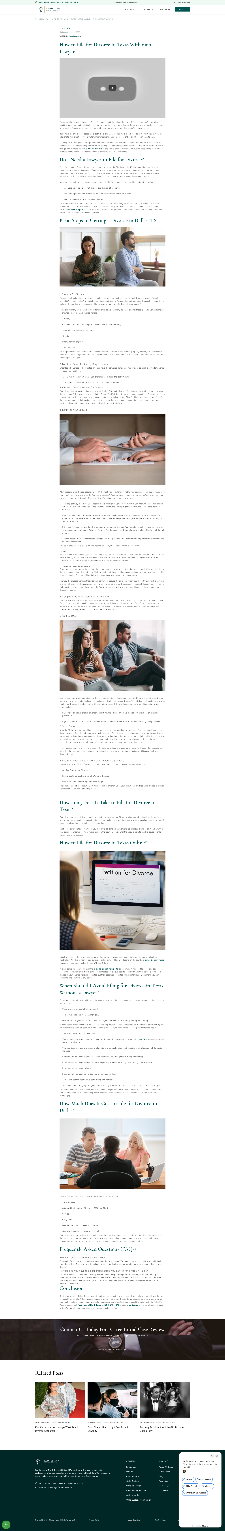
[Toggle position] (212, 1456)
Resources (163, 1481)
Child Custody (132, 1481)
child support (77, 209)
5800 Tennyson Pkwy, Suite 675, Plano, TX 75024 (58, 2)
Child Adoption (133, 1495)
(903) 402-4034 (65, 1487)
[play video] (112, 88)
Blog (66, 19)
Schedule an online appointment (125, 2)
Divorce (129, 1471)
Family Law (131, 1467)
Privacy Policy (94, 1520)
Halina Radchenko (75, 36)
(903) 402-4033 (183, 2)
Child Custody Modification (138, 1500)
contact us (133, 1305)
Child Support (132, 1476)
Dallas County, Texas (154, 960)
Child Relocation (133, 1486)
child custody (139, 1039)
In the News (164, 1471)
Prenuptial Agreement (136, 1490)
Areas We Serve (166, 1467)
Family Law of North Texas (50, 19)
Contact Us (182, 9)
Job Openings (160, 1520)
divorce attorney (95, 149)
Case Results (165, 1490)
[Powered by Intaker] (205, 1526)
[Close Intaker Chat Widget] (217, 1456)
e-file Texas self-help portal (106, 969)
